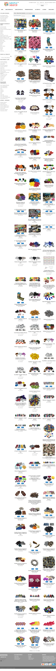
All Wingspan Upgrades (4, 16)
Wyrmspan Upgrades (4, 17)
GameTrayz (2, 67)
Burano (1, 47)
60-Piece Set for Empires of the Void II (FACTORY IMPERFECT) (48, 251)
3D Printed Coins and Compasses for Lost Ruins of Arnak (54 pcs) (34, 203)
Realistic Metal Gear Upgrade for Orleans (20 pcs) (34, 571)
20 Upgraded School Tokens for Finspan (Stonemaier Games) (49, 630)
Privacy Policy (31, 659)
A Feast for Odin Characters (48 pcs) (20, 452)
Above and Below (3, 28)
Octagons (2, 91)
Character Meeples (19, 9)
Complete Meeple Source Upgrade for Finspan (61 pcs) (49, 271)
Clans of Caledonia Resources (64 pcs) (35, 143)
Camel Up (2, 50)
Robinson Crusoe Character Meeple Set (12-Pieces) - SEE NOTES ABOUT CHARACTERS (20, 600)
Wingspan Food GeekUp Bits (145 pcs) (20, 51)
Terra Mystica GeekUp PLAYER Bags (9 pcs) (35, 31)
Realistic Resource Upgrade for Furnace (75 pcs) (49, 536)
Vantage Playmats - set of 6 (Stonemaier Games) (34, 647)
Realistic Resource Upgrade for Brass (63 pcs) (20, 519)
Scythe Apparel (3, 103)
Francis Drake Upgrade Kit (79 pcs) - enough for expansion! (35, 300)
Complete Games (3, 75)
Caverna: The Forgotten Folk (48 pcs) (20, 112)
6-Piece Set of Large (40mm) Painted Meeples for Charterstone (20, 145)
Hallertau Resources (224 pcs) (49, 331)
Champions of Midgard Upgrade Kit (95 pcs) (34, 130)
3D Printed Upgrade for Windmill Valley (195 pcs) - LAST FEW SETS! (20, 246)
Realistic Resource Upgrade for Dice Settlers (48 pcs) (35, 531)
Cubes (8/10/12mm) (3, 87)
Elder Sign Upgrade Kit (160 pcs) (34, 249)
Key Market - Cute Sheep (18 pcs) (48, 360)
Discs (1, 88)
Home (2, 9)
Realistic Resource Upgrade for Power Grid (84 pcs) (20, 584)
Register (30, 657)
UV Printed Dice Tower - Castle (49, 83)
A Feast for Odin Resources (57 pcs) (35, 452)
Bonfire (1, 43)
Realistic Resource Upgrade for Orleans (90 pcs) (20, 564)
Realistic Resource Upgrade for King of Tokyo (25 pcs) (35, 552)
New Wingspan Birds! (4, 15)
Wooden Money (3, 71)
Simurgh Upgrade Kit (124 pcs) (35, 613)
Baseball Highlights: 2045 (4, 37)
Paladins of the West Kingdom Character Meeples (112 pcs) (35, 467)
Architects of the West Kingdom (5, 29)
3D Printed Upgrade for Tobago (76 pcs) (49, 229)
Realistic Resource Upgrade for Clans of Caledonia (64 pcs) (49, 517)
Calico (1, 49)
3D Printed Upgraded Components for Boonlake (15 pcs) (49, 204)
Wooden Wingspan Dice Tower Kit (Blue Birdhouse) (49, 50)
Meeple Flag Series (3, 104)
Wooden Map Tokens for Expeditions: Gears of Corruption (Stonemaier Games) (20, 631)
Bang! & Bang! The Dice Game (5, 36)
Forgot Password (31, 658)
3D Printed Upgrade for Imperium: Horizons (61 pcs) (48, 213)
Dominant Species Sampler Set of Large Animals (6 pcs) (20, 184)
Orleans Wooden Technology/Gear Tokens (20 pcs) (48, 457)
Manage (30, 656)
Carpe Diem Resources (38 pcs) (49, 66)
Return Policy (17, 657)
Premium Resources (29, 9)
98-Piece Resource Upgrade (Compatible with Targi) (48, 644)
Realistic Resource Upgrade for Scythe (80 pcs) (20, 614)
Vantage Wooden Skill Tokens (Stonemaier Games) (20, 646)
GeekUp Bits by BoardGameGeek (3, 21)
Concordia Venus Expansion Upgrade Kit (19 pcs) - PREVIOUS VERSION (48, 159)
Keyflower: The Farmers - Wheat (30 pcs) (34, 362)
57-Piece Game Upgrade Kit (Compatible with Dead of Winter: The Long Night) (20, 173)
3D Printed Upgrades (4, 65)
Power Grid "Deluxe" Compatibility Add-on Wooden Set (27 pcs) (34, 479)
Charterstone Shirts (3, 110)
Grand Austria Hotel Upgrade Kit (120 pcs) (20, 319)
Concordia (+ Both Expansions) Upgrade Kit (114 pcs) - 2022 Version (35, 158)
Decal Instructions (17, 658)
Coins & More (51, 9)
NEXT (22, 28)
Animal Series (2, 108)
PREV (18, 28)
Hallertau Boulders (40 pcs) (49, 319)
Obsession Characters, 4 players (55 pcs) (49, 419)
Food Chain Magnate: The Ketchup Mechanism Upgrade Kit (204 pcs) (20, 284)
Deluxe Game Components (21, 13)
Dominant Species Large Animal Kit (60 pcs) (49, 172)
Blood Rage (2, 40)
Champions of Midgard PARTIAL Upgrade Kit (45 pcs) (49, 130)
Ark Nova (2, 34)
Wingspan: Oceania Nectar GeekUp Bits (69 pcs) (34, 51)
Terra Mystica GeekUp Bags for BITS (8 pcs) (20, 31)
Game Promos (2, 76)
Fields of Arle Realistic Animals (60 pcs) (35, 262)
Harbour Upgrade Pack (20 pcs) (20, 346)
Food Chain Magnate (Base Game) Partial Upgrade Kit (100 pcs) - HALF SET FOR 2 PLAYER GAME (49, 287)
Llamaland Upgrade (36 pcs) (34, 391)
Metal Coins (2, 68)
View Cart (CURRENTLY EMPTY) (50, 2)
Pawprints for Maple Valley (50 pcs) (35, 408)
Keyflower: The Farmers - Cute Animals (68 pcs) (49, 344)
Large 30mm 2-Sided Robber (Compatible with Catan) (20, 99)
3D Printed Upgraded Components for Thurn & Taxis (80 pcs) (20, 236)
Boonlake (2, 42)
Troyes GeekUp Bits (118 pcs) (49, 33)
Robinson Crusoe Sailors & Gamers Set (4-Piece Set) (34, 600)
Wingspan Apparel (3, 102)
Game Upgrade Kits (9, 9)
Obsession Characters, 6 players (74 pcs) (49, 401)
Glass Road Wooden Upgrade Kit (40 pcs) (48, 302)
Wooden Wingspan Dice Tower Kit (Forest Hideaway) (20, 305)
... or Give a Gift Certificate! (5, 57)
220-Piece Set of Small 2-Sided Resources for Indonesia (35, 348)
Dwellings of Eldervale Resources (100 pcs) (20, 203)
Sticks (1, 92)
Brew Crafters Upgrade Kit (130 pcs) (20, 64)
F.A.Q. (38, 2)
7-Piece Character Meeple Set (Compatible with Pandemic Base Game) (48, 465)
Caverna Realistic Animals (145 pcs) (49, 116)
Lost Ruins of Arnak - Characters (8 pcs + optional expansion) (49, 388)
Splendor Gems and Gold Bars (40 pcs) (49, 616)
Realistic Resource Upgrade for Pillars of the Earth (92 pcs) (49, 570)
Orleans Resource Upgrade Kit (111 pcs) (20, 471)
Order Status (17, 656)
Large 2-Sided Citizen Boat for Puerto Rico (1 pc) (20, 498)
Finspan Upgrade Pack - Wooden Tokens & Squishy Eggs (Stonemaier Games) (34, 631)
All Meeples (37, 9)
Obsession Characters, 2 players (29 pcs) (34, 419)
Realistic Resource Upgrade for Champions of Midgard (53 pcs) (35, 514)
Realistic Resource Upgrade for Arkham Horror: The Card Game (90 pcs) (49, 498)
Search (11, 56)
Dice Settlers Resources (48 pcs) (34, 171)
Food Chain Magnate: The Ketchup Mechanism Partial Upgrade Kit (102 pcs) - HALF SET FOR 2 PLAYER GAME (34, 285)
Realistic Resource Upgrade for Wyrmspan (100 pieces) (49, 584)
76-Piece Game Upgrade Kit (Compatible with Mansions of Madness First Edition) (20, 404)
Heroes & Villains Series (4, 107)
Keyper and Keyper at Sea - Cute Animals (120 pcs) (34, 374)
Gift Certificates (17, 659)
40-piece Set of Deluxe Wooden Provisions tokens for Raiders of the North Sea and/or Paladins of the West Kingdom (34, 502)
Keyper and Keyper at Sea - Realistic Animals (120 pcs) (49, 374)
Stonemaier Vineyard (4, 109)
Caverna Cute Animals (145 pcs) (49, 99)
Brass (1, 44)
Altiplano (1, 31)
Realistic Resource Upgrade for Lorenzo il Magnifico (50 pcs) (49, 549)
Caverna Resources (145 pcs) (20, 130)
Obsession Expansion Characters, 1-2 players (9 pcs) (20, 430)
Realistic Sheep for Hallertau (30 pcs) (34, 332)
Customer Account (32, 2)
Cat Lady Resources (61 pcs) (34, 95)
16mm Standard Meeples (4, 85)
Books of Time (2, 41)
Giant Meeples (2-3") (4, 98)
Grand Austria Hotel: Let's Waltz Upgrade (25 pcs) (35, 319)
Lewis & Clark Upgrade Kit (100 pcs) (20, 389)
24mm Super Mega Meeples (5, 97)
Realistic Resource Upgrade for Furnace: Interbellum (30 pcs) (20, 549)
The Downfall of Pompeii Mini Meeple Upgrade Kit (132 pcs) (34, 189)
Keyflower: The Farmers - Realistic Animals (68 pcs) (20, 358)
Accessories (2, 77)
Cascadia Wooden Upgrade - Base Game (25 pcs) (20, 81)
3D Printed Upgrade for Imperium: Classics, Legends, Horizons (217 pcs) (34, 220)
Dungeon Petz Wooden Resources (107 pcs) (48, 186)
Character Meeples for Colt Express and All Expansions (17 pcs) (20, 154)
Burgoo (1, 48)
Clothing (44, 9)
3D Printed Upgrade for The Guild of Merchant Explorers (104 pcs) (20, 213)
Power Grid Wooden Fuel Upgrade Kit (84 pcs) (49, 484)
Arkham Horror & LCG (4, 35)
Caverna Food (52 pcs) (34, 112)
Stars (1, 93)
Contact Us (42, 2)
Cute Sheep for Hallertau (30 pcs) (20, 332)
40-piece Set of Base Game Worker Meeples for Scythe (49, 600)
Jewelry (1, 80)
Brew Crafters (2, 46)
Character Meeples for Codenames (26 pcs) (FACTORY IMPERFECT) (48, 141)
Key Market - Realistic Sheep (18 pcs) (20, 375)
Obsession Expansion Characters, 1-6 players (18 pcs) (34, 428)
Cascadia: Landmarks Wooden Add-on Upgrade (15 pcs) (35, 81)
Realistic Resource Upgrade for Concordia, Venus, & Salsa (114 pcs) (20, 533)
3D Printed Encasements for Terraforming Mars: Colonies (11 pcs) (34, 234)
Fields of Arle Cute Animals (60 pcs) (21, 262)
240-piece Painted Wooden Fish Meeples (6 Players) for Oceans (49, 440)
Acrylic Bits (2, 94)
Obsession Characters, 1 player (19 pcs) (20, 418)
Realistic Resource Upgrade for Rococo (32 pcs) (35, 590)
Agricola (1, 30)
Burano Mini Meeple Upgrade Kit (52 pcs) (34, 65)
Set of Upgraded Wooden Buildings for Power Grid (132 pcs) (20, 486)
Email (3, 660)
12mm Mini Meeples (3, 86)
